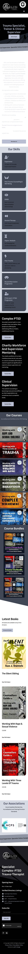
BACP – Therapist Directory (10, 898)
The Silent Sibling (10, 673)
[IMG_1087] (14, 577)
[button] (3, 825)
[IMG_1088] (14, 533)
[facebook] (3, 933)
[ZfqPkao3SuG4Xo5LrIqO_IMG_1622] (14, 427)
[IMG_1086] (14, 555)
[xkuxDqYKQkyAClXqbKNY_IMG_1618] (14, 493)
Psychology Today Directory (10, 893)
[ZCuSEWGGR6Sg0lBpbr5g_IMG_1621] (14, 460)
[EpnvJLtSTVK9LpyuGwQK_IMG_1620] (14, 476)
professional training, (18, 117)
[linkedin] (6, 933)
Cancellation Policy (18, 945)
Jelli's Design (17, 947)
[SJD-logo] (10, 3)
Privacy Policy (8, 945)
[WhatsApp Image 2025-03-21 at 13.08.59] (14, 637)
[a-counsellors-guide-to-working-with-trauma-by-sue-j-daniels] (14, 744)
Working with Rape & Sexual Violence (12, 725)
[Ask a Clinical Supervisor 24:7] (22, 1)
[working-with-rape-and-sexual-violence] (14, 687)
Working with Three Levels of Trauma (11, 782)
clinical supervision (7, 119)
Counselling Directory (9, 896)
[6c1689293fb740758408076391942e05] (14, 443)
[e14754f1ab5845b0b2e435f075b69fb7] (14, 510)
